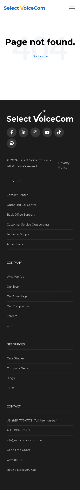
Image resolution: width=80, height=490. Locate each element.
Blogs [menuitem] (11, 378)
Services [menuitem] (14, 181)
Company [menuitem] (14, 262)
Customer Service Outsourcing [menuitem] (28, 224)
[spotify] (12, 143)
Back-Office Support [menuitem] (21, 214)
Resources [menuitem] (16, 344)
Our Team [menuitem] (13, 286)
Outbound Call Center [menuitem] (21, 205)
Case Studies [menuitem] (15, 358)
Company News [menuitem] (18, 368)
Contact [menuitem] (13, 406)
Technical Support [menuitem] (19, 234)
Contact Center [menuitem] (17, 195)
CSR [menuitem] (10, 326)
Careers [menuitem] (12, 316)
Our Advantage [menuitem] (17, 296)
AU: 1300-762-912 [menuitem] (18, 430)
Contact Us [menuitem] (14, 460)
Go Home (40, 56)
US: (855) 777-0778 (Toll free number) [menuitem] (32, 420)
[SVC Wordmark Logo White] (24, 6)
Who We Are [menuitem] (15, 276)
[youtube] (47, 132)
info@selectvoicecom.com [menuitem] (25, 440)
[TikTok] (59, 132)
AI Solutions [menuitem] (15, 244)
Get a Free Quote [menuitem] (19, 450)
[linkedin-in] (23, 132)
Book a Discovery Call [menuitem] (21, 470)
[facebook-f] (12, 132)
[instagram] (35, 132)
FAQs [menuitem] (10, 388)
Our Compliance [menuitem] (18, 306)
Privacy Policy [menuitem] (64, 165)
